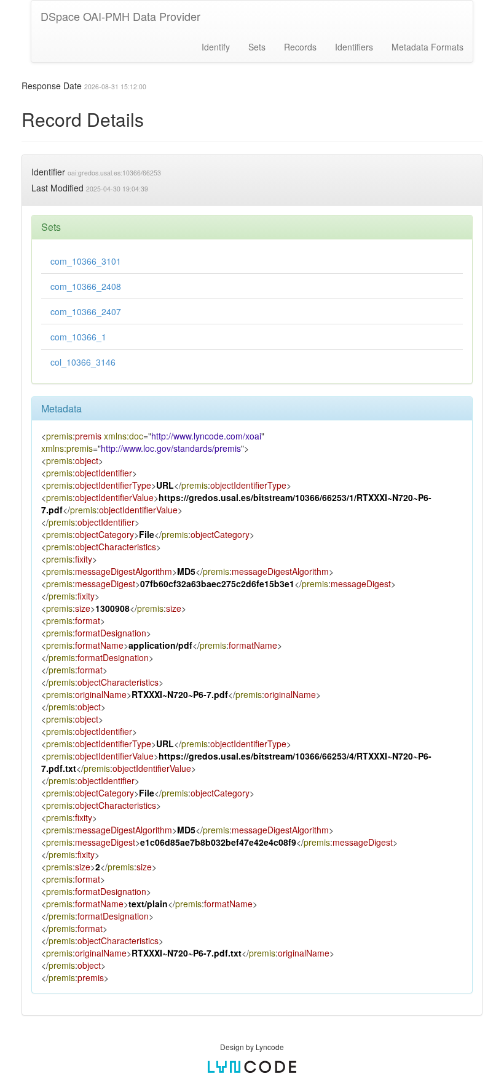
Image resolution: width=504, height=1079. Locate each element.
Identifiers (354, 47)
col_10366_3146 (83, 362)
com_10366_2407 (85, 311)
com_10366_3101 (85, 261)
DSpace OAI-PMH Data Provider (120, 16)
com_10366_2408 (85, 286)
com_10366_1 (78, 337)
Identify (216, 47)
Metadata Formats (427, 47)
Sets (257, 47)
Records (300, 47)
